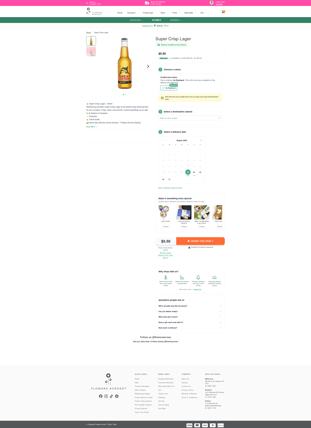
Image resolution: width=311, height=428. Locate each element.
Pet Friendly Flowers (143, 405)
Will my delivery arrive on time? (170, 187)
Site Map (162, 408)
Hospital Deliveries (166, 379)
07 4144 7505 (210, 397)
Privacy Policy (188, 390)
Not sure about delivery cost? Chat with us (165, 255)
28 (194, 172)
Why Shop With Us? (166, 386)
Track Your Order (142, 412)
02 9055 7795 (210, 408)
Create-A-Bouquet (142, 386)
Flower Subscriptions (143, 401)
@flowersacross (161, 337)
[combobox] (188, 118)
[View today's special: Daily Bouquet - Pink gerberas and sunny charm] (212, 3)
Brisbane (174, 20)
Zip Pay (161, 401)
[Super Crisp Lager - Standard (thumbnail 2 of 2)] (91, 51)
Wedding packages (142, 394)
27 (188, 172)
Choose (165, 226)
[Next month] (201, 140)
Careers (185, 383)
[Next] (148, 66)
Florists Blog (163, 405)
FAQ (136, 383)
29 (200, 172)
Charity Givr (163, 394)
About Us (185, 379)
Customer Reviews (165, 383)
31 (169, 179)
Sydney (156, 20)
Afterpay (161, 397)
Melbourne (135, 20)
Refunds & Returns (189, 394)
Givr (160, 390)
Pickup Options (141, 408)
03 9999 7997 (210, 386)
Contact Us (197, 289)
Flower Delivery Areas (144, 397)
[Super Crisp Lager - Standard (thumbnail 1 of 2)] (91, 41)
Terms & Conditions (190, 397)
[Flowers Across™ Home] (94, 11)
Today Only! (220, 2)
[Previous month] (162, 140)
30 (163, 179)
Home (119, 12)
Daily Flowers (140, 390)
